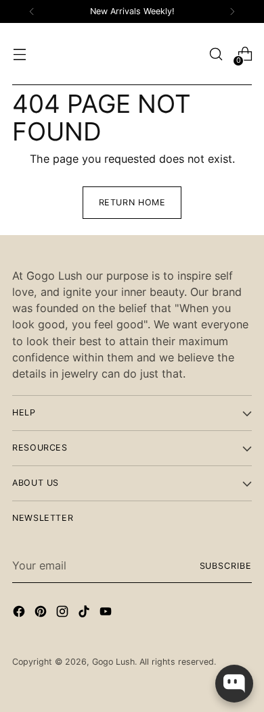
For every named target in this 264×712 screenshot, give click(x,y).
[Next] (232, 11)
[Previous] (32, 11)
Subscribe (226, 566)
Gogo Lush (113, 662)
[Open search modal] (215, 54)
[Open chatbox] (234, 684)
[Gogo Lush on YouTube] (107, 613)
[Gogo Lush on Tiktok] (85, 613)
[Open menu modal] (19, 54)
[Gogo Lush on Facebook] (20, 613)
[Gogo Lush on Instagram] (64, 613)
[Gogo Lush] (132, 54)
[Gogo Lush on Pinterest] (42, 613)
